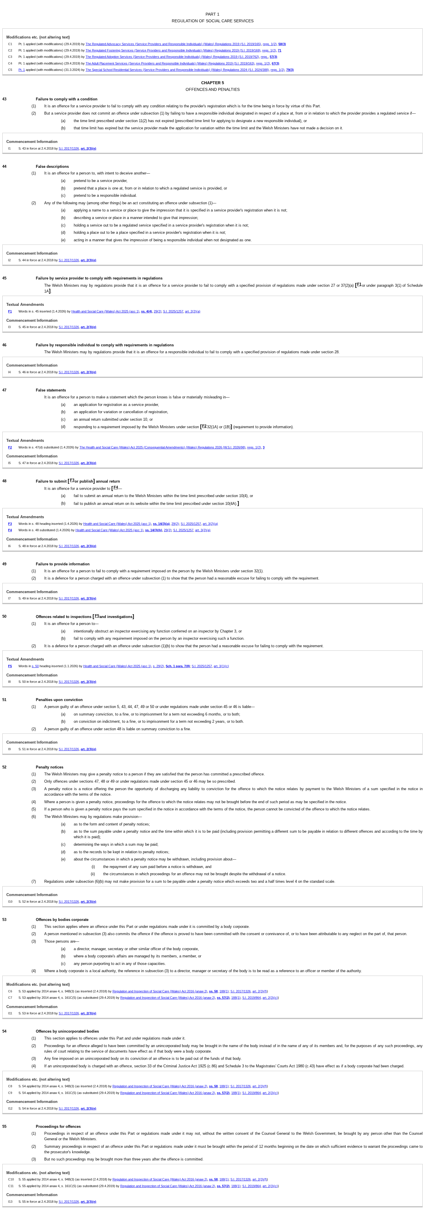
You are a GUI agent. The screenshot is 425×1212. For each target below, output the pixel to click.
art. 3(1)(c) (221, 666)
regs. (264, 56)
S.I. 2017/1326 (69, 148)
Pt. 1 (22, 69)
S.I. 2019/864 (251, 997)
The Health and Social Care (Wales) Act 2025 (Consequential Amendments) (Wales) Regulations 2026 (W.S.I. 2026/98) (162, 447)
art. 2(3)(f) (259, 991)
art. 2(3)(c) (270, 997)
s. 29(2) (158, 666)
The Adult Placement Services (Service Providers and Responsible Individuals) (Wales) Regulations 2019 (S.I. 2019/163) (170, 63)
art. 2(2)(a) (192, 311)
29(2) (157, 311)
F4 (116, 487)
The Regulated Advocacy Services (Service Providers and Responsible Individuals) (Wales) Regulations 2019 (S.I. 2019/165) (173, 44)
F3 (72, 480)
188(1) (224, 991)
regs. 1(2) (270, 44)
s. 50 (35, 666)
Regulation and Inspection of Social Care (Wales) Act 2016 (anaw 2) (159, 991)
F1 (359, 284)
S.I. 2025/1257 (173, 311)
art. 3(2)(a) (210, 523)
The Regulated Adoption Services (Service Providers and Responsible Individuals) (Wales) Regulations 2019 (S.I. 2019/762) (172, 56)
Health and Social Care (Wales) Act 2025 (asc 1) (105, 311)
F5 (97, 616)
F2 (204, 426)
